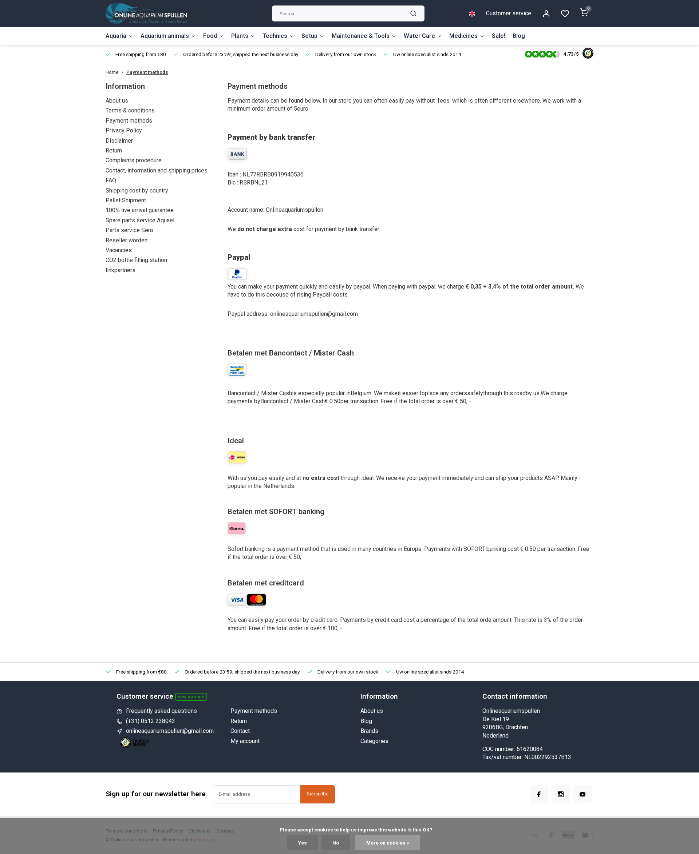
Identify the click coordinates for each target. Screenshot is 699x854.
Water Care (419, 35)
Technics (274, 35)
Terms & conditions (130, 110)
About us (117, 100)
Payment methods (147, 72)
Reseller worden (126, 240)
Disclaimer (119, 140)
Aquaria (116, 35)
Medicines (463, 35)
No (335, 843)
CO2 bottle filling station (136, 260)
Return (114, 150)
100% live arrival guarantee (140, 210)
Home (112, 72)
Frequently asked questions (161, 710)
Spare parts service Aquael (140, 220)
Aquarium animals (165, 35)
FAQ (111, 180)
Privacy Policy (124, 130)
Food (210, 35)
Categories (374, 741)
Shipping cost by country (137, 190)
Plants (239, 35)
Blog (519, 35)
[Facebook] (539, 794)
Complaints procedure (134, 160)
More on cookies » (387, 843)
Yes (302, 843)
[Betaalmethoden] (237, 532)
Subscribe (317, 794)
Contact (240, 730)
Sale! (498, 35)
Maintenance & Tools (361, 35)
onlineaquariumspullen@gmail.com (170, 730)
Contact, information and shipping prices (157, 170)
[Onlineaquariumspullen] (146, 13)
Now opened (191, 696)
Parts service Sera (129, 230)
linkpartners (120, 270)
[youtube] (582, 794)
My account (245, 741)
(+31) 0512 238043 (150, 721)
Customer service (508, 13)
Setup (309, 35)
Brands (369, 730)
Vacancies (119, 250)
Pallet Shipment (126, 200)
